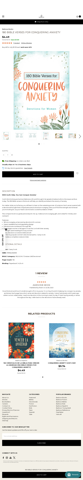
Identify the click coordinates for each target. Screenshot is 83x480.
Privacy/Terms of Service (10, 410)
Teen (31, 410)
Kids (30, 408)
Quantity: (5, 150)
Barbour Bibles (61, 402)
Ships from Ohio (42, 22)
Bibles (31, 399)
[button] (2, 240)
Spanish (32, 412)
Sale (30, 414)
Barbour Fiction (61, 399)
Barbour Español (62, 406)
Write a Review (26, 43)
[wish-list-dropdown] (77, 173)
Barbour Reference (63, 410)
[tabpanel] (8, 136)
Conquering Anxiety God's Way (62, 363)
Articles (4, 399)
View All (58, 414)
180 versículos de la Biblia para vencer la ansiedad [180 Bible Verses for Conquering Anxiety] (21, 365)
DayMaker (59, 412)
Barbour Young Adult (63, 408)
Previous (3, 136)
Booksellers (6, 402)
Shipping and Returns (9, 418)
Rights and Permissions (10, 416)
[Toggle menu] (3, 16)
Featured (32, 397)
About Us (5, 397)
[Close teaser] (6, 229)
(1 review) (16, 43)
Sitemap (5, 420)
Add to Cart (41, 475)
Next (80, 136)
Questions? (6, 412)
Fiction (31, 404)
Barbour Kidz (60, 404)
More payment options (38, 180)
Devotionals (33, 402)
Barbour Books (61, 397)
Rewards (5, 414)
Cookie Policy (7, 408)
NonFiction (33, 406)
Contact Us (6, 406)
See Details (28, 168)
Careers (5, 404)
